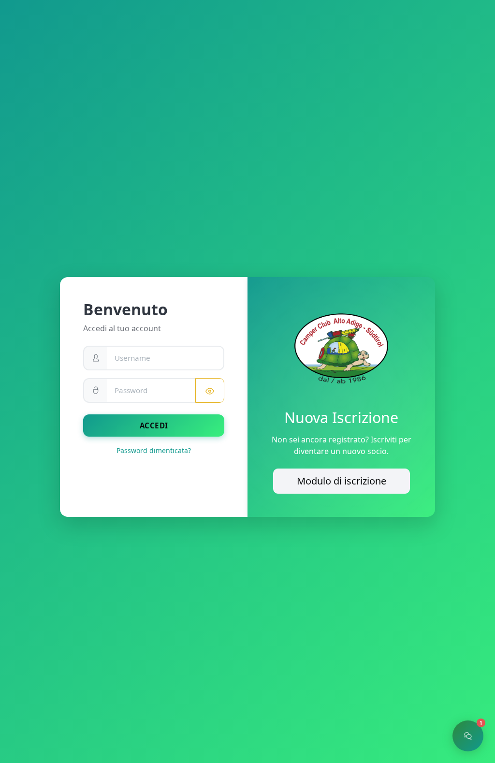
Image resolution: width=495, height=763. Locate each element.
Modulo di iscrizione (341, 480)
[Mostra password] (209, 390)
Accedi (154, 425)
